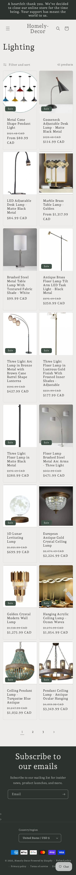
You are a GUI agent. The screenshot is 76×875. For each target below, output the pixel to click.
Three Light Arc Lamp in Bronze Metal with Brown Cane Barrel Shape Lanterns (19, 371)
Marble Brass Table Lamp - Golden (53, 205)
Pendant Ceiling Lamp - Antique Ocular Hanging (55, 694)
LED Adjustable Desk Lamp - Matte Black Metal (19, 206)
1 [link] (22, 732)
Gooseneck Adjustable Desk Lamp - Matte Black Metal (55, 125)
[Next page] (53, 732)
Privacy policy (18, 866)
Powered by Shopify (41, 860)
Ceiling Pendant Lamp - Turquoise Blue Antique (19, 696)
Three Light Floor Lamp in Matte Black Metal (18, 459)
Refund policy (63, 860)
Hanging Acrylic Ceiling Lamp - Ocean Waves (56, 618)
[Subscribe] (63, 794)
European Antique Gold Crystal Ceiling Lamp (55, 539)
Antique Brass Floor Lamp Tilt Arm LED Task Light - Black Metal (55, 285)
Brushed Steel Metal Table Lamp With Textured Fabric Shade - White (20, 285)
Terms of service (39, 866)
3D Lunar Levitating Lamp (15, 538)
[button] (8, 28)
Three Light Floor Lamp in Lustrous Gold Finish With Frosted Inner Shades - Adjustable (54, 373)
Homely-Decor (22, 860)
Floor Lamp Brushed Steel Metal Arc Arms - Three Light (55, 459)
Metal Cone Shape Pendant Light (19, 123)
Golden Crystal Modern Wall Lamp (19, 618)
